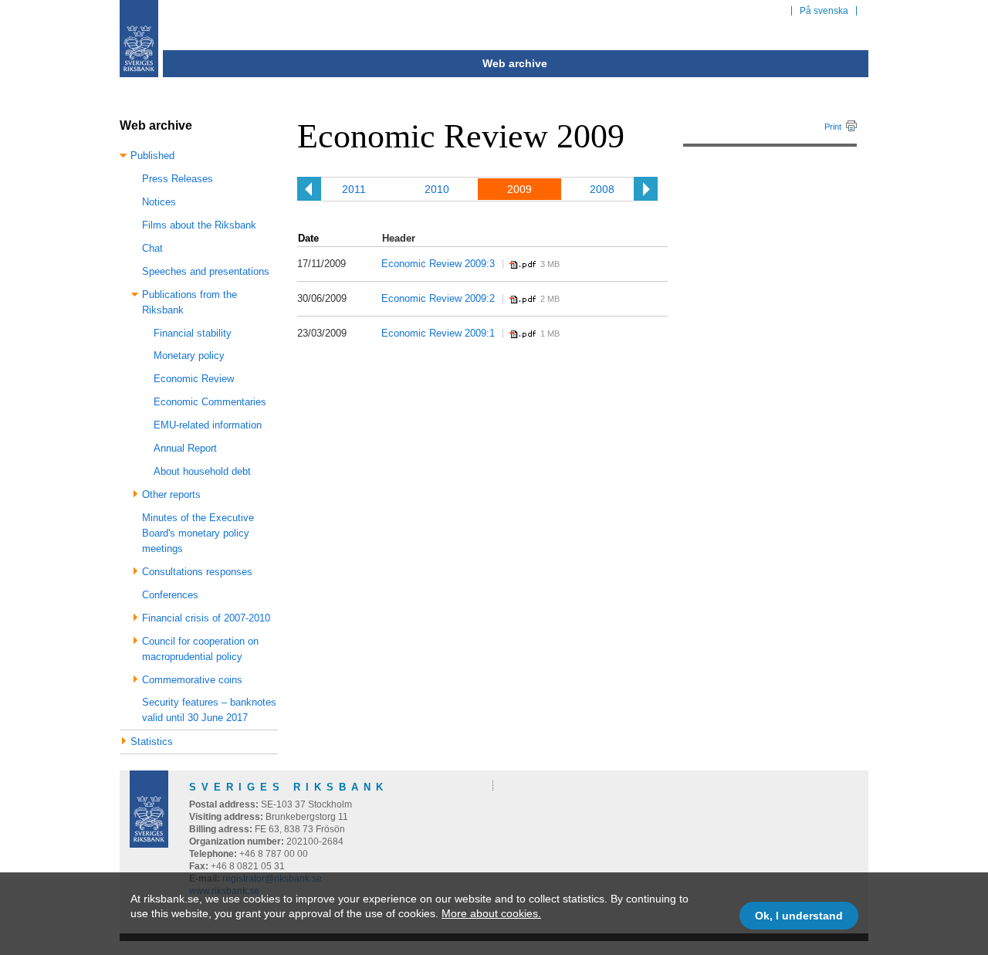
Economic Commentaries (210, 402)
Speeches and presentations (205, 271)
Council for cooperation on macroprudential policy (200, 648)
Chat (152, 248)
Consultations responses (197, 571)
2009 (519, 189)
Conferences (170, 595)
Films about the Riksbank (199, 225)
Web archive (514, 63)
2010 (437, 189)
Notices (159, 202)
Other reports (171, 494)
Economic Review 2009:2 (438, 298)
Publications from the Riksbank (189, 302)
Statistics (151, 741)
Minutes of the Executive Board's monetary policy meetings (198, 533)
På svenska (824, 10)
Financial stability (193, 333)
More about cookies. (491, 913)
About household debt (202, 471)
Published (152, 155)
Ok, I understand (799, 915)
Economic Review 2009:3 (438, 263)
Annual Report (185, 448)
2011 (354, 189)
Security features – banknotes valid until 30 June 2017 (209, 709)
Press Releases (177, 179)
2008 (602, 189)
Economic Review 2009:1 (438, 333)
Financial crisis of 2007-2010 (206, 618)
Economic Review (194, 378)
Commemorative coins (192, 680)
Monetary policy (189, 355)
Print (832, 126)
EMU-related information (208, 425)
